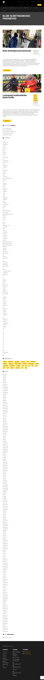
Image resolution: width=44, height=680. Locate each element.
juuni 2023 (4, 436)
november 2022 (5, 447)
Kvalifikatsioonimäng (6, 225)
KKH (3, 207)
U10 (3, 329)
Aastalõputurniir (5, 144)
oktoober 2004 (5, 631)
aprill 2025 (4, 400)
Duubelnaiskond (5, 162)
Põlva (4, 282)
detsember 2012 (5, 618)
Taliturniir (4, 318)
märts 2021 (5, 480)
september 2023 (5, 431)
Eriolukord (4, 173)
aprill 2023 (4, 439)
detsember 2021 (5, 465)
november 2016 (5, 564)
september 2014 (5, 598)
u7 (22, 365)
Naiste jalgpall (5, 262)
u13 (4, 367)
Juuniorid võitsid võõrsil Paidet (8, 133)
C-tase (4, 155)
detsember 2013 (5, 608)
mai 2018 (4, 535)
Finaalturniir (5, 183)
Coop (4, 158)
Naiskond (38, 1)
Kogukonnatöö (5, 212)
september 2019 (5, 509)
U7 (3, 345)
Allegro (4, 147)
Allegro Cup (5, 656)
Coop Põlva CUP (5, 160)
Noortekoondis (5, 272)
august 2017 (5, 550)
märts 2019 (5, 519)
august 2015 (5, 585)
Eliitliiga (4, 171)
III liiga (4, 194)
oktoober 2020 (5, 488)
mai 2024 (4, 418)
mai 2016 (4, 574)
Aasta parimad (5, 142)
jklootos (36, 51)
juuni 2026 (4, 377)
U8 (3, 347)
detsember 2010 (5, 628)
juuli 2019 (4, 512)
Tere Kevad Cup (5, 319)
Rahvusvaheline (5, 293)
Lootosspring (5, 238)
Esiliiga (4, 175)
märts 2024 (5, 421)
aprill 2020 (4, 498)
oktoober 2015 (5, 584)
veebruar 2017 (5, 559)
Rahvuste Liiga (5, 292)
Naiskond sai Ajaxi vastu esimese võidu (9, 131)
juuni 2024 (4, 416)
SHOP (31, 7)
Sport (4, 306)
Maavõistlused (5, 664)
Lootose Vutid (5, 235)
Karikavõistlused (5, 204)
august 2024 (5, 413)
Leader (35, 95)
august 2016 (5, 569)
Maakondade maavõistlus (7, 241)
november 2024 (5, 408)
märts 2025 (5, 402)
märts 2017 (5, 558)
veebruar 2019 (5, 520)
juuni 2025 (4, 397)
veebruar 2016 (5, 579)
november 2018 (5, 525)
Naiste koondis (5, 264)
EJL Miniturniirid (5, 170)
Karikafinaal (5, 202)
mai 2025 (4, 398)
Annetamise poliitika (27, 653)
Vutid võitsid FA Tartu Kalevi (7, 134)
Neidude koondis (5, 266)
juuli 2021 (4, 473)
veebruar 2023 (5, 442)
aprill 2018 (4, 537)
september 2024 (5, 411)
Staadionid (4, 310)
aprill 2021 (4, 478)
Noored (21, 4)
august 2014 (5, 600)
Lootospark (35, 7)
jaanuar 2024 (5, 424)
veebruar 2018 (5, 540)
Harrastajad (5, 189)
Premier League (5, 285)
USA (3, 355)
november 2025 (5, 389)
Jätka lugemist (6, 70)
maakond (5, 363)
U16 (3, 339)
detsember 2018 (5, 524)
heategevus (11, 361)
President (4, 287)
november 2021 (5, 467)
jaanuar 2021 (5, 483)
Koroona (4, 222)
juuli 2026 (4, 376)
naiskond (24, 363)
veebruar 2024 (5, 423)
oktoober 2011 (5, 623)
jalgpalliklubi (17, 361)
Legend (4, 230)
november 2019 (5, 506)
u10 (32, 365)
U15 (3, 337)
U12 (3, 332)
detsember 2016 (5, 563)
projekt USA (5, 365)
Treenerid (18, 365)
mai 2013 (4, 613)
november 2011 (5, 621)
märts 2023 (5, 441)
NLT (3, 267)
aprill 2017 (4, 556)
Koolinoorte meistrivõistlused (8, 214)
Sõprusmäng (5, 305)
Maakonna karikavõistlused (7, 243)
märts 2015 (5, 590)
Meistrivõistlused (5, 253)
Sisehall (4, 300)
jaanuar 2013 (5, 616)
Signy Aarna (5, 298)
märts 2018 (5, 538)
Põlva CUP (4, 655)
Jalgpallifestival (5, 197)
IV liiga (4, 196)
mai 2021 (4, 476)
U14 (3, 336)
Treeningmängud (5, 323)
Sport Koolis (5, 308)
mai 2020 (4, 496)
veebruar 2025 (5, 403)
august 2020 (5, 491)
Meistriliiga (4, 249)
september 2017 (5, 548)
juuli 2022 (4, 454)
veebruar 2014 (5, 605)
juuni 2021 (4, 475)
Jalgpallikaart (5, 199)
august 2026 (5, 374)
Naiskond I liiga (6, 7)
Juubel (4, 201)
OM (3, 275)
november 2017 (5, 545)
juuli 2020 (4, 493)
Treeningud (26, 7)
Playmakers (5, 280)
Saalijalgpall (5, 297)
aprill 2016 (4, 576)
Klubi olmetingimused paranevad (17, 51)
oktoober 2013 (5, 610)
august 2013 (5, 611)
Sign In (39, 4)
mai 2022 (4, 457)
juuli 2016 (4, 571)
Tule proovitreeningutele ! (7, 128)
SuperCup (4, 311)
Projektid (35, 98)
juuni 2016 (4, 572)
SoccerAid (4, 303)
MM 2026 (4, 256)
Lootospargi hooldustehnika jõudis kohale (15, 96)
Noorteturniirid (5, 274)
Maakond (4, 240)
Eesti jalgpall (5, 165)
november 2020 (5, 486)
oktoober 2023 (5, 429)
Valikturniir (17, 367)
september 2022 (5, 450)
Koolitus (4, 217)
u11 (36, 365)
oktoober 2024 (5, 410)
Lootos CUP (20, 7)
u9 (29, 365)
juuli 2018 (4, 532)
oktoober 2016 (5, 566)
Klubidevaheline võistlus (7, 210)
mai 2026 (4, 379)
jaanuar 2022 (5, 463)
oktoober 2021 (5, 468)
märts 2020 (5, 499)
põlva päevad (12, 365)
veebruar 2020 (5, 501)
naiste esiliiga (31, 363)
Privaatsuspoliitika (27, 652)
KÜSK (4, 223)
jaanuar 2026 (5, 385)
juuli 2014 (4, 602)
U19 (3, 344)
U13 (3, 334)
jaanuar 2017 (5, 561)
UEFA (3, 350)
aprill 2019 (4, 517)
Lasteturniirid (5, 227)
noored (37, 363)
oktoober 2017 (5, 546)
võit (26, 367)
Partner (4, 279)
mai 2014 (4, 603)
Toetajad (4, 10)
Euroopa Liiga (5, 176)
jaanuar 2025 (5, 405)
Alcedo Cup (5, 145)
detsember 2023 (5, 426)
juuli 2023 (4, 434)
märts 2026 (5, 382)
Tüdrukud (4, 326)
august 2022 (5, 452)
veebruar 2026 (5, 384)
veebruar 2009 (5, 629)
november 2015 (5, 582)
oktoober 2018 (5, 527)
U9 (3, 349)
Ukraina (12, 367)
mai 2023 (4, 437)
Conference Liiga (5, 157)
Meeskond (32, 1)
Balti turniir (4, 152)
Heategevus (5, 191)
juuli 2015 (4, 587)
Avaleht (19, 1)
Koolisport (4, 215)
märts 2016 (5, 577)
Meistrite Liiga (5, 251)
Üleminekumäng (5, 352)
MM (3, 254)
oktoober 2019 (5, 507)
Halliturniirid (5, 188)
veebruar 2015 (5, 592)
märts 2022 (5, 460)
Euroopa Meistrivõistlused (7, 178)
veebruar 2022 (5, 462)
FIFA (3, 181)
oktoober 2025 (5, 390)
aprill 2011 (4, 624)
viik (22, 367)
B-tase (4, 150)
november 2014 (5, 595)
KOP (3, 220)
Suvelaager (4, 313)
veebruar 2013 (5, 615)
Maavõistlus (5, 246)
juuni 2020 (4, 494)
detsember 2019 (5, 504)
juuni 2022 (4, 455)
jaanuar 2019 (5, 522)
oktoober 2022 (5, 449)
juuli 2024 (4, 415)
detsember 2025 (5, 387)
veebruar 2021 (5, 481)
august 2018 (5, 530)
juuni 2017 (4, 553)
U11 (3, 331)
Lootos (32, 4)
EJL (3, 168)
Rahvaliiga (4, 290)
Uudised (27, 1)
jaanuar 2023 (5, 444)
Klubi (23, 1)
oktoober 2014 (5, 597)
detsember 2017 (5, 543)
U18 (3, 342)
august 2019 (5, 511)
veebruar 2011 (5, 626)
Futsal (4, 186)
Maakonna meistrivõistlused (5, 659)
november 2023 (5, 428)
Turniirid (26, 4)
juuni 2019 (4, 514)
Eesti (3, 163)
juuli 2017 (4, 551)
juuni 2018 (4, 533)
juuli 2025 (4, 395)
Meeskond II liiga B (13, 7)
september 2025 (5, 392)
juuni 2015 (4, 589)
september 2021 (5, 470)
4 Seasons (4, 667)
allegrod (4, 361)
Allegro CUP (5, 149)
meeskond (11, 363)
